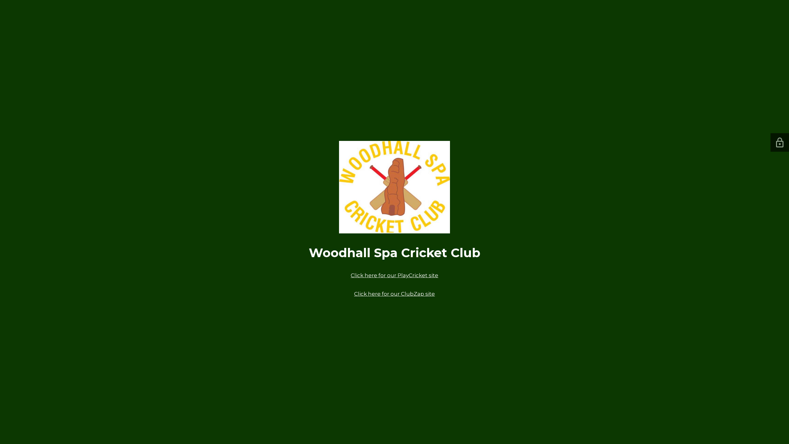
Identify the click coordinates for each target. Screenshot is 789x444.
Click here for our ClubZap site (394, 294)
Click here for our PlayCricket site (394, 275)
